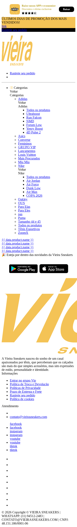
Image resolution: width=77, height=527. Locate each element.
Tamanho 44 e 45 (29, 221)
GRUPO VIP (27, 147)
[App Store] (53, 268)
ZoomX (23, 232)
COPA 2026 (34, 195)
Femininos (25, 143)
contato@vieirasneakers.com (28, 417)
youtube (15, 438)
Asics (21, 136)
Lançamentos (26, 151)
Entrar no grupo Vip (23, 380)
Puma (21, 218)
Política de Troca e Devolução (29, 384)
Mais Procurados (29, 158)
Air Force (32, 184)
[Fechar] (6, 9)
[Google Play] (23, 268)
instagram (16, 431)
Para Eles (24, 210)
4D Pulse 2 (33, 132)
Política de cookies (22, 399)
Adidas (22, 99)
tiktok (13, 446)
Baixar (66, 9)
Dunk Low (33, 188)
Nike (21, 166)
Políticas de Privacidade (25, 388)
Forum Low (34, 125)
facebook (16, 424)
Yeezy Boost (34, 128)
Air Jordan (33, 180)
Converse (24, 140)
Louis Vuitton (27, 154)
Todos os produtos (38, 110)
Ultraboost (33, 113)
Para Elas (24, 206)
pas (20, 214)
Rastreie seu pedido (14, 30)
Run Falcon (33, 117)
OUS (21, 203)
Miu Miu (24, 162)
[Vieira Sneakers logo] (17, 65)
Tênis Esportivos (29, 229)
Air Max (31, 192)
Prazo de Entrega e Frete (26, 391)
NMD (30, 121)
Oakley (23, 199)
